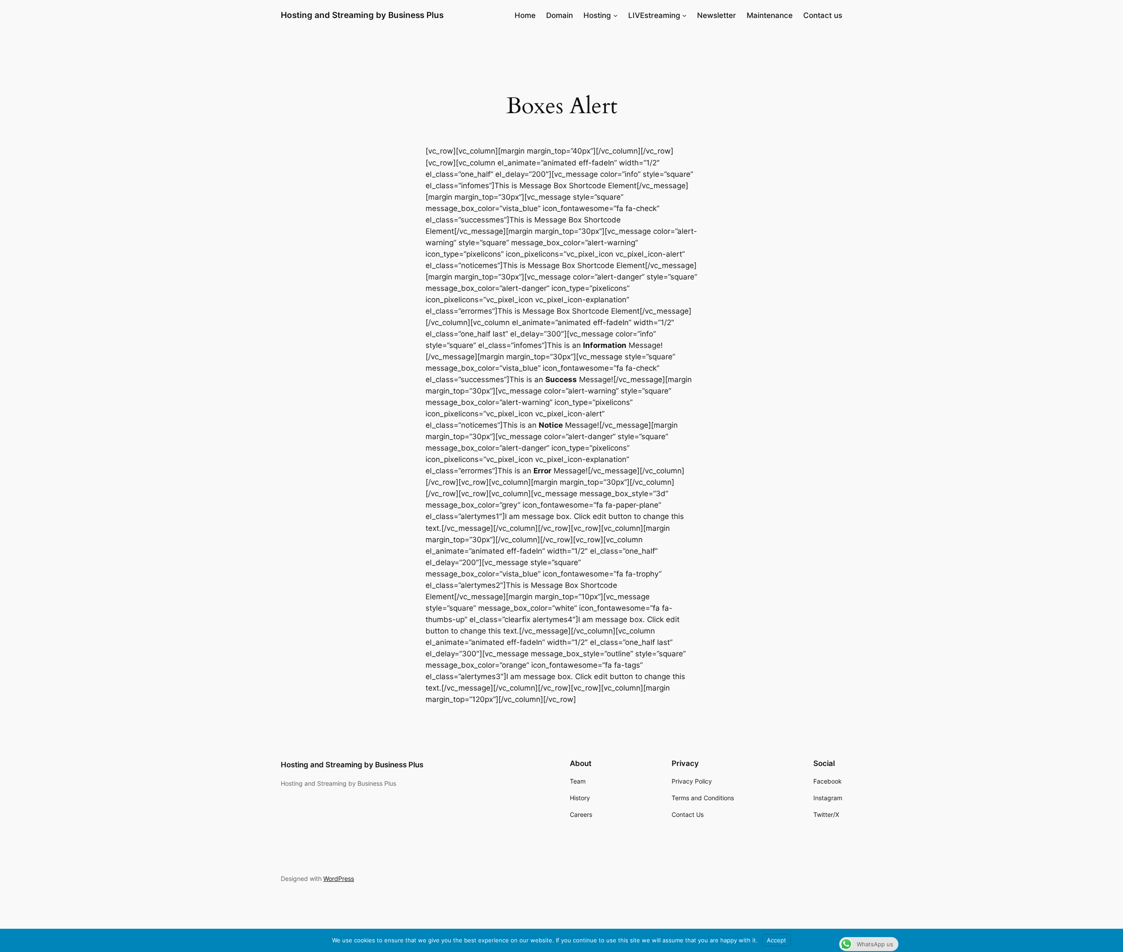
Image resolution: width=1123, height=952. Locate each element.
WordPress (338, 878)
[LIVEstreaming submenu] (684, 15)
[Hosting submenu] (615, 15)
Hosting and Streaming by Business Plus (362, 15)
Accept (776, 940)
